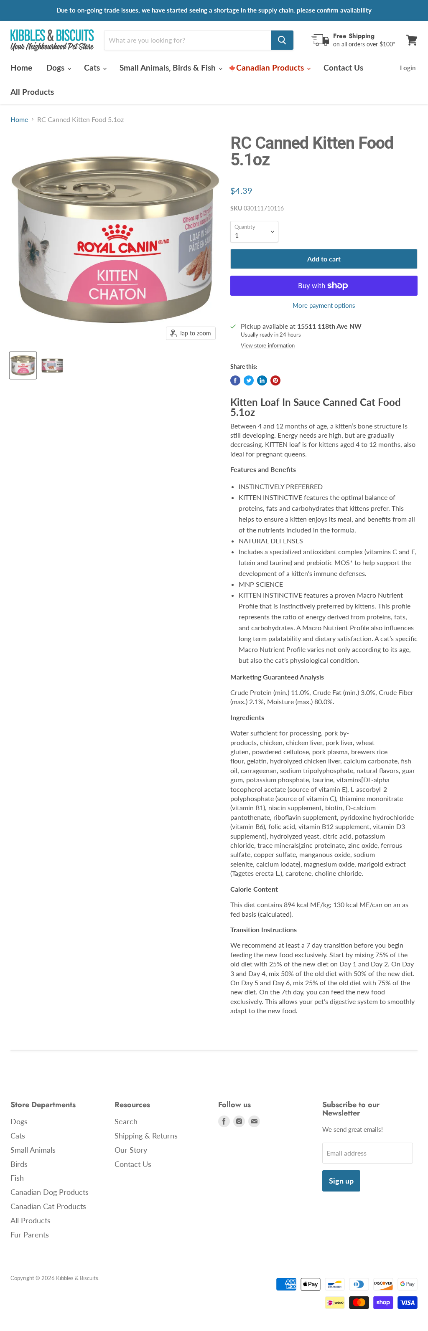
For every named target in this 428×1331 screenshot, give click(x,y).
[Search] (282, 40)
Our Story (131, 1149)
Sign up (341, 1180)
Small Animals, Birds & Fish (169, 67)
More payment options (324, 305)
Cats (93, 67)
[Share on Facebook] (235, 380)
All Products (32, 91)
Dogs (56, 67)
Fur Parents (29, 1234)
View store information (268, 346)
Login (407, 67)
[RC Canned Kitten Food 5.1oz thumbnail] (23, 365)
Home (21, 67)
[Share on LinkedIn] (262, 380)
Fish (17, 1177)
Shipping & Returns (146, 1135)
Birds (19, 1164)
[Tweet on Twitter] (249, 380)
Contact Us (343, 67)
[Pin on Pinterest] (275, 380)
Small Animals (33, 1149)
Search (126, 1121)
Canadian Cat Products (48, 1206)
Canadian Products (271, 67)
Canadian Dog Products (49, 1192)
